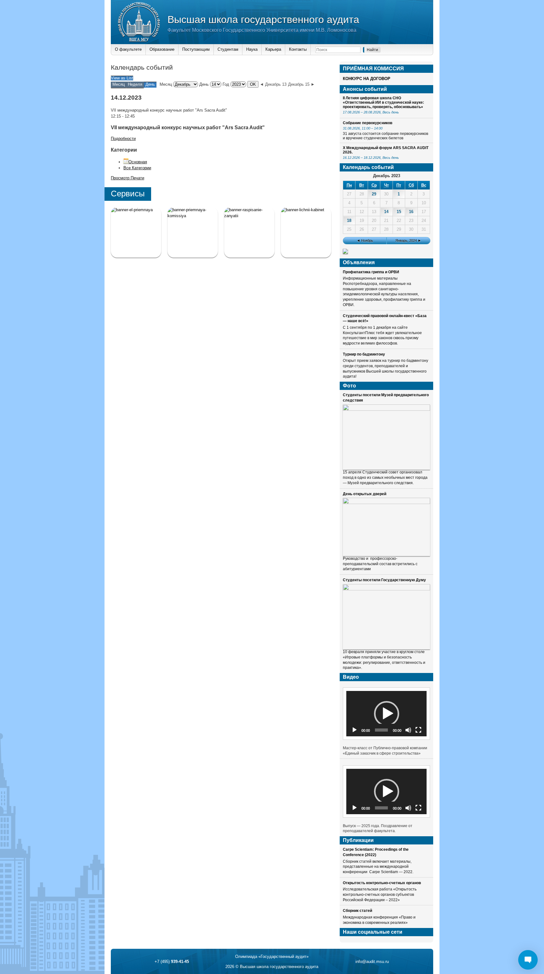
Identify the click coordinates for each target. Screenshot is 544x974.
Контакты (298, 49)
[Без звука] (408, 730)
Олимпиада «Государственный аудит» (272, 956)
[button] (386, 713)
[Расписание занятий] (249, 232)
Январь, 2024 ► (408, 240)
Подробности (123, 138)
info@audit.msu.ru (372, 961)
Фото (349, 385)
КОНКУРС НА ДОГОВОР (366, 78)
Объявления (359, 262)
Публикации (358, 840)
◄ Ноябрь (365, 240)
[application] (386, 713)
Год (226, 84)
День (204, 84)
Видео (351, 677)
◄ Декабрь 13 (273, 84)
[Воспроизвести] (354, 730)
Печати (127, 178)
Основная (137, 161)
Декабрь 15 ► (301, 84)
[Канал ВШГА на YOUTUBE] (306, 232)
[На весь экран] (418, 730)
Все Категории (137, 167)
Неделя (135, 84)
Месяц (118, 84)
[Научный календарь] (345, 252)
